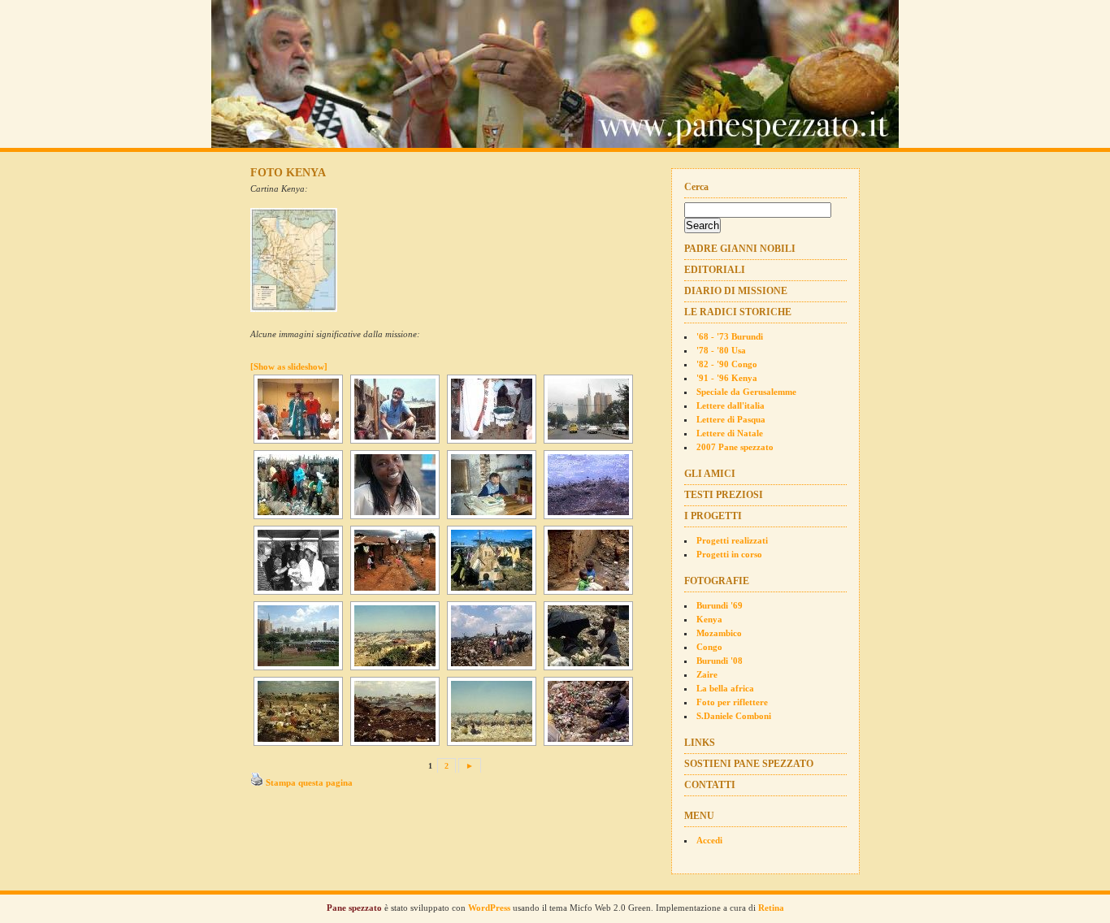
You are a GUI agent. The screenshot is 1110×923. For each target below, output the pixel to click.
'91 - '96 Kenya (726, 378)
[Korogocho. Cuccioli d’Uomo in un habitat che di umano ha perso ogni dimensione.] (586, 560)
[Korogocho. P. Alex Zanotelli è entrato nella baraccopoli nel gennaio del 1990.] (296, 560)
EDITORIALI (714, 269)
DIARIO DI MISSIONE (735, 291)
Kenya (709, 619)
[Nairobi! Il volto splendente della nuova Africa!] (393, 484)
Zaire (707, 674)
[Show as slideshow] (288, 366)
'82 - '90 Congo (726, 364)
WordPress (489, 907)
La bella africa (725, 688)
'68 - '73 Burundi (729, 336)
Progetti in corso (729, 554)
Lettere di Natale (729, 433)
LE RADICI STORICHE (737, 312)
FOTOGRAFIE (716, 581)
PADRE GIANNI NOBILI (740, 248)
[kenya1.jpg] (295, 311)
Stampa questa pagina (309, 782)
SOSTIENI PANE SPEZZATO (748, 763)
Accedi (709, 840)
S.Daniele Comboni (733, 716)
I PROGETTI (713, 516)
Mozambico (719, 633)
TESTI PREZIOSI (723, 494)
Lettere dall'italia (730, 405)
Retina (771, 907)
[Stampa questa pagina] (256, 782)
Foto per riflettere (732, 702)
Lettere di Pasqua (730, 419)
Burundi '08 (719, 660)
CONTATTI (709, 785)
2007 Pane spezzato (735, 447)
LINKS (699, 742)
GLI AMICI (709, 473)
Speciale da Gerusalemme (746, 391)
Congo (709, 647)
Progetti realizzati (732, 540)
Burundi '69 (719, 605)
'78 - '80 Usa (721, 350)
